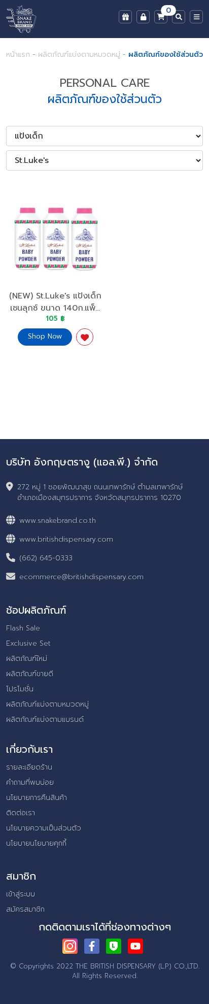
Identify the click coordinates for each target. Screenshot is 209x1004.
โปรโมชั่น (19, 689)
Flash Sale (23, 628)
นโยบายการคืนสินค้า (36, 797)
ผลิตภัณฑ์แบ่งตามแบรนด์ (45, 719)
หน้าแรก (18, 54)
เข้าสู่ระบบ (20, 894)
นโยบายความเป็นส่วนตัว (43, 828)
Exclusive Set (28, 643)
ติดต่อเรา (20, 813)
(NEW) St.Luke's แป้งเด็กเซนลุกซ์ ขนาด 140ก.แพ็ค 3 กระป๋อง (55, 308)
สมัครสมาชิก (25, 909)
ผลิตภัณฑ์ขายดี (29, 673)
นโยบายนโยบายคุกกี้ (36, 843)
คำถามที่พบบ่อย (30, 782)
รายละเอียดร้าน (29, 767)
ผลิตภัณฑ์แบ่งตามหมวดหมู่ (79, 54)
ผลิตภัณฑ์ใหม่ (26, 658)
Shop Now (45, 336)
